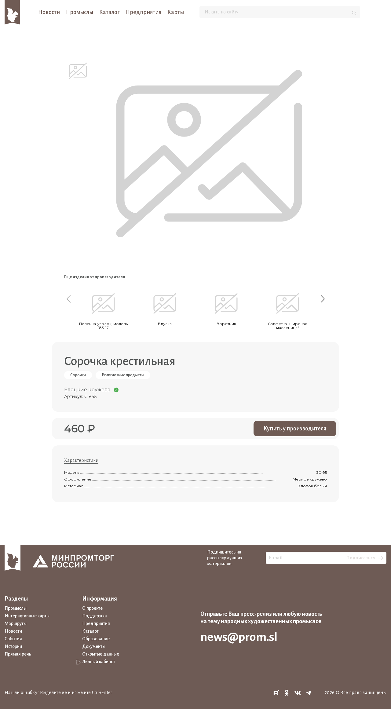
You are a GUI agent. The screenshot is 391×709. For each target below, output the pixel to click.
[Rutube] (276, 693)
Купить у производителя (295, 429)
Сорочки (78, 375)
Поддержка (94, 615)
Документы (93, 646)
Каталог (109, 12)
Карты (175, 12)
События (13, 638)
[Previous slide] (68, 298)
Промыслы (79, 12)
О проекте (92, 608)
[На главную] (12, 12)
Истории (13, 646)
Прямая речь (18, 654)
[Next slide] (322, 298)
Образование (96, 638)
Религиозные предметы (123, 375)
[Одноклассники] (287, 693)
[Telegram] (308, 693)
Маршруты (16, 623)
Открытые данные (100, 654)
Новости (49, 12)
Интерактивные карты (27, 615)
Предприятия (143, 12)
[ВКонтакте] (298, 693)
